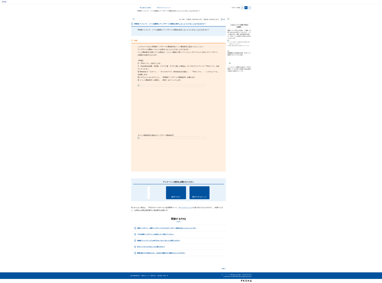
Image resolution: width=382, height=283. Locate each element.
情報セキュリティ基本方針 (148, 275)
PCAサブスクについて (164, 7)
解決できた (176, 197)
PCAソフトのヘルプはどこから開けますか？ (151, 246)
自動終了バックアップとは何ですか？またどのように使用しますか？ (158, 240)
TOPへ (224, 268)
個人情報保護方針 (135, 275)
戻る (134, 19)
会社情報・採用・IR (162, 275)
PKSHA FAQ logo (246, 280)
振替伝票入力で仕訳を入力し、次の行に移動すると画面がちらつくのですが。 (161, 253)
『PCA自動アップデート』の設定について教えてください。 (156, 234)
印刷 (224, 19)
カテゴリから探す (132, 8)
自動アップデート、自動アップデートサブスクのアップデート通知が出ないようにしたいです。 (167, 228)
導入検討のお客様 (145, 7)
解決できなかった (199, 197)
